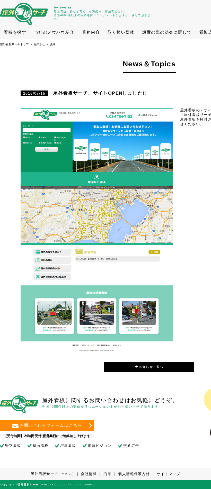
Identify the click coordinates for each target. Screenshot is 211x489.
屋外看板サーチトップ (14, 44)
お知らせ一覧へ (151, 367)
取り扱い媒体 (121, 32)
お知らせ (39, 44)
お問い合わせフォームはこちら (51, 425)
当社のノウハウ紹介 (54, 32)
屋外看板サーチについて (52, 474)
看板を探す (15, 32)
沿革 (107, 474)
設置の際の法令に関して (166, 32)
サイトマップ (168, 474)
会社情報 (89, 474)
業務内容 (91, 32)
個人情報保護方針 (134, 474)
